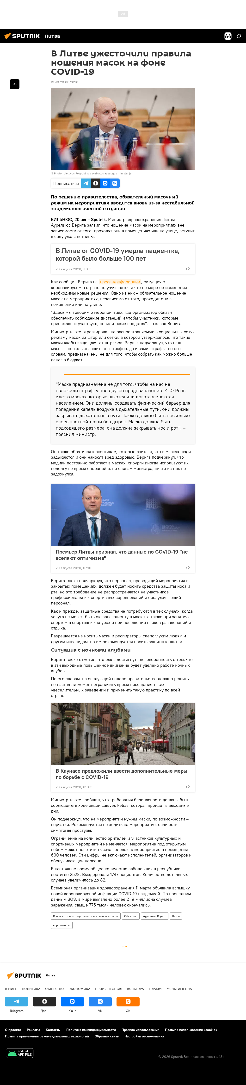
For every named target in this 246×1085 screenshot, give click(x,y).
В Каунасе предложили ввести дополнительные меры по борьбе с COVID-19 (121, 774)
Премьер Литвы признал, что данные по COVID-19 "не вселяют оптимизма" (122, 555)
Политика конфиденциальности (91, 1030)
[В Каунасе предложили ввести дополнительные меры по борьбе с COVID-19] (123, 734)
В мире (11, 988)
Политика (31, 988)
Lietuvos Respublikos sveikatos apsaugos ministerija (97, 173)
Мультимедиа (179, 988)
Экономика (79, 988)
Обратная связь (107, 1036)
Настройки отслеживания (144, 1036)
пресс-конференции (120, 281)
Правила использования (140, 1030)
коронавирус (61, 925)
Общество (130, 916)
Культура (135, 988)
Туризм (155, 988)
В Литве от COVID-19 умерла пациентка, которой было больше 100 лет (118, 254)
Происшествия (108, 988)
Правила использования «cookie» (191, 1030)
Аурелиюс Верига (154, 916)
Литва (176, 916)
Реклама (33, 1030)
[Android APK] (19, 1053)
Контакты (53, 1030)
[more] (187, 268)
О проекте (13, 1030)
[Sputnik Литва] (23, 40)
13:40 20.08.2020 (64, 82)
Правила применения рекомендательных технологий (47, 1036)
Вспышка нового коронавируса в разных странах (85, 916)
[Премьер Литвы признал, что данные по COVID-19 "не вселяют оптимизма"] (123, 515)
